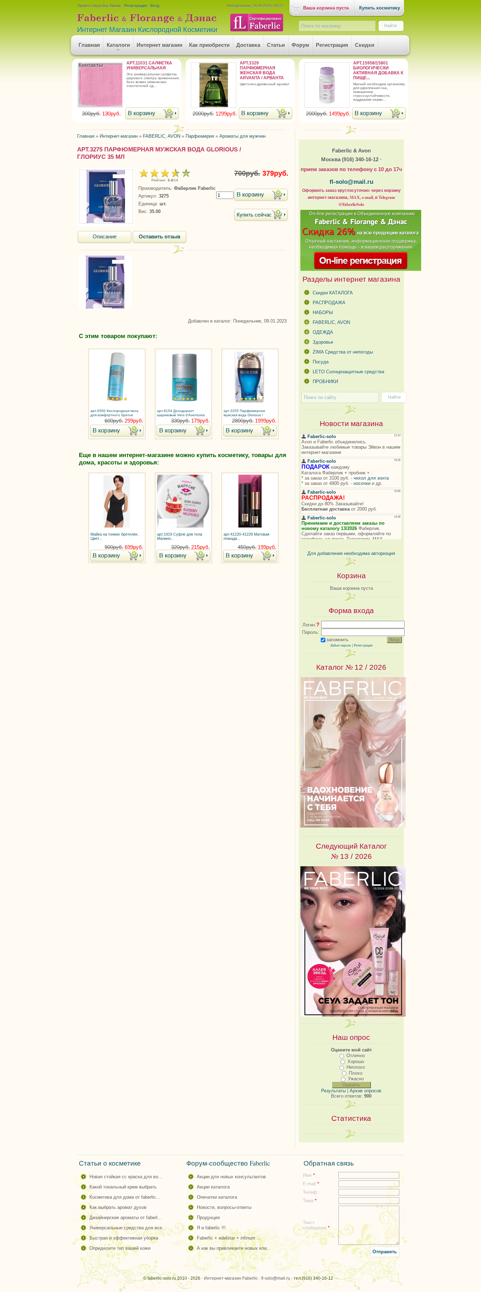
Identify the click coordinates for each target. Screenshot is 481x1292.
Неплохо (355, 1067)
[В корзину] (152, 113)
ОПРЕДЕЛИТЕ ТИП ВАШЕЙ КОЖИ (119, 1248)
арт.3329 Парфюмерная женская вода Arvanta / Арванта (262, 70)
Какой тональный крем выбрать (123, 1187)
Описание (105, 236)
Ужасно (356, 1078)
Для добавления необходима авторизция (351, 553)
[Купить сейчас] (260, 215)
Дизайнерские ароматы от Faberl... (125, 1217)
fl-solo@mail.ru (351, 181)
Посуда (321, 361)
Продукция (208, 1217)
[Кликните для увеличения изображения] (106, 196)
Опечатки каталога (217, 1197)
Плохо (355, 1073)
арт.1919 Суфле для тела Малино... (179, 536)
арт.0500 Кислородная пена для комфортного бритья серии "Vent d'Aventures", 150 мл (115, 413)
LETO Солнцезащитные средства (348, 371)
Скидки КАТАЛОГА (333, 292)
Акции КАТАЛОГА (213, 1187)
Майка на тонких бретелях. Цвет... (114, 536)
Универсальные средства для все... (127, 1227)
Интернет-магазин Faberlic (231, 1278)
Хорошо (356, 1061)
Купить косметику (379, 8)
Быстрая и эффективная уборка (123, 1238)
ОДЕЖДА (323, 332)
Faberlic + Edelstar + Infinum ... (229, 1238)
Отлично (355, 1055)
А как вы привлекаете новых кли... (234, 1248)
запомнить (337, 639)
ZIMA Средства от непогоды (343, 352)
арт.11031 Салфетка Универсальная (149, 65)
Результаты (333, 1090)
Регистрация (135, 6)
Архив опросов (365, 1090)
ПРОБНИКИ (325, 381)
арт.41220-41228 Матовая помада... (246, 536)
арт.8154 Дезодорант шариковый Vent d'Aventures (181, 413)
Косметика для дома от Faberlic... (124, 1197)
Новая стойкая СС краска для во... (125, 1176)
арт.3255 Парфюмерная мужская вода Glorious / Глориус (244, 413)
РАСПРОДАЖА (329, 302)
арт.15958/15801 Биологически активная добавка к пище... (378, 70)
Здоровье (323, 342)
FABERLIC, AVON (331, 322)
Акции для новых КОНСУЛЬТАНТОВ (231, 1176)
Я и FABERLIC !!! (211, 1227)
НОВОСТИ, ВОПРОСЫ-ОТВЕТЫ (224, 1207)
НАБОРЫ (323, 312)
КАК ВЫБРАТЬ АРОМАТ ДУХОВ (117, 1207)
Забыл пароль (340, 645)
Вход (154, 6)
